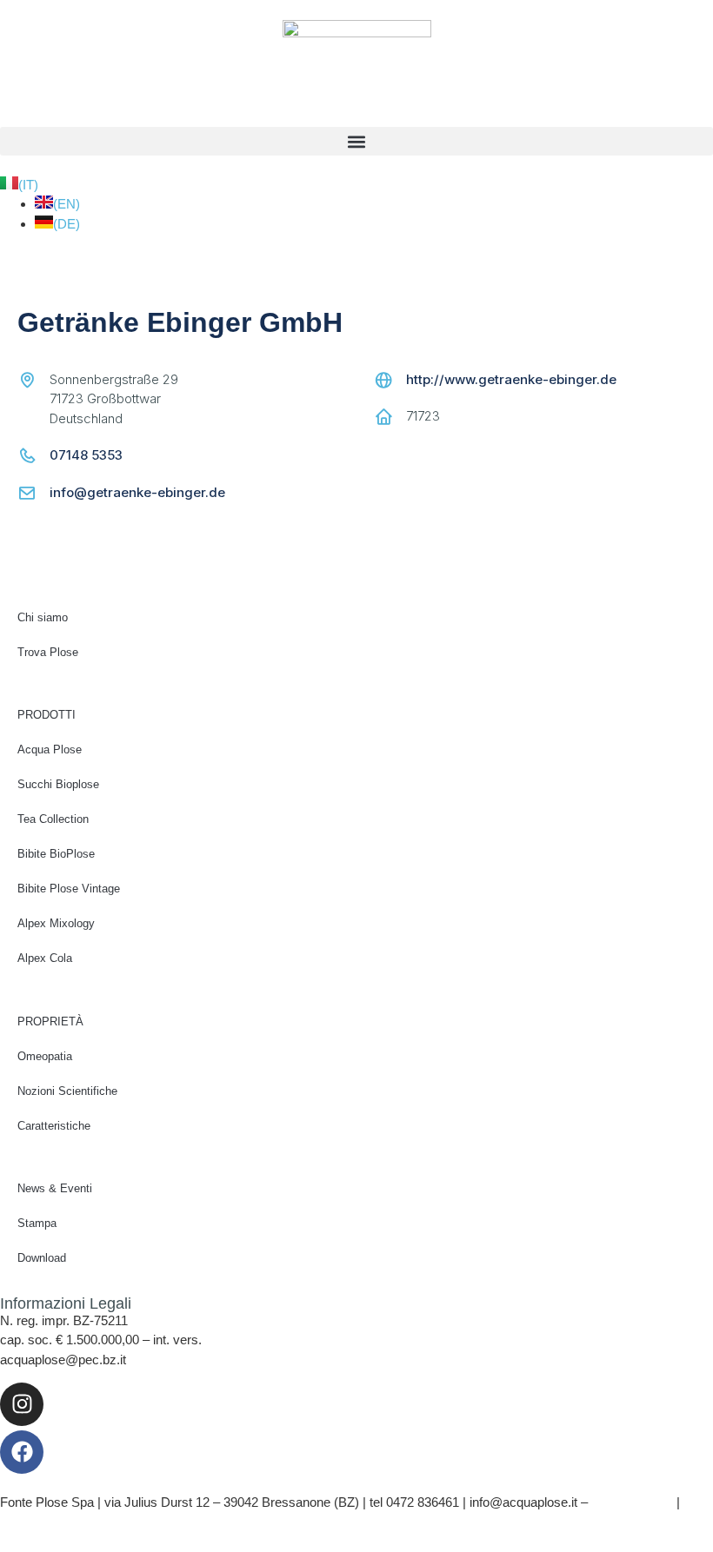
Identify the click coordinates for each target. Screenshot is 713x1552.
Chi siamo (42, 617)
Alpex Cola (44, 958)
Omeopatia (44, 1056)
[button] (356, 141)
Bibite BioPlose (56, 853)
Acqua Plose (49, 749)
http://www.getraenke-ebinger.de (511, 379)
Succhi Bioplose (58, 784)
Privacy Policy (632, 1502)
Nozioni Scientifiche (67, 1091)
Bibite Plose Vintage (68, 888)
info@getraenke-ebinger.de (137, 492)
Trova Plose (47, 652)
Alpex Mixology (56, 923)
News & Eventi (54, 1188)
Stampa (37, 1223)
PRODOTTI (46, 714)
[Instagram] (21, 1404)
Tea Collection (53, 819)
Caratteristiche (53, 1125)
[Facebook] (21, 1452)
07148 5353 (86, 455)
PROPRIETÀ (50, 1021)
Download (41, 1257)
